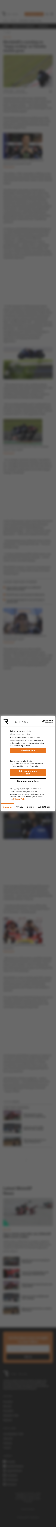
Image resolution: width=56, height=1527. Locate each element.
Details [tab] (30, 807)
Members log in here (28, 781)
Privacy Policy (19, 799)
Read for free (28, 750)
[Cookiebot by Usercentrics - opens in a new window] (41, 721)
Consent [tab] (7, 807)
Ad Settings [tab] (44, 807)
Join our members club (28, 772)
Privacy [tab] (19, 807)
